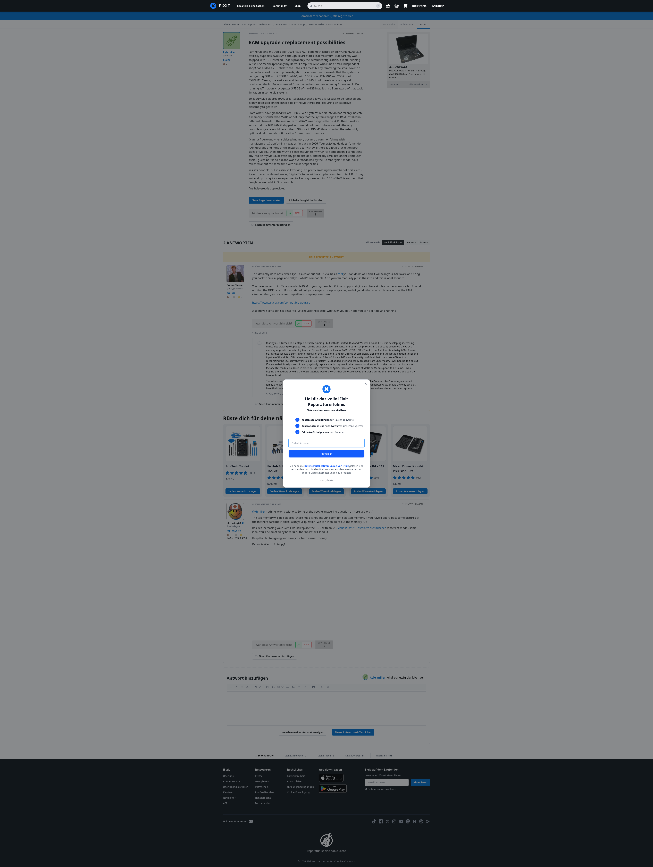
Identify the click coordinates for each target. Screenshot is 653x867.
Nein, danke (326, 480)
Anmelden (326, 453)
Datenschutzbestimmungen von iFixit (326, 466)
